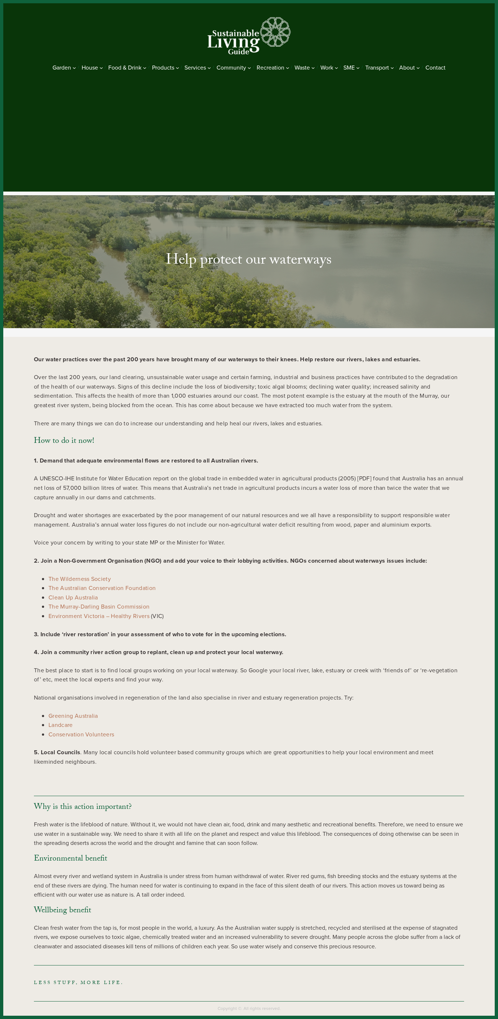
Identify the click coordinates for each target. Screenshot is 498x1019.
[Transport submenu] (392, 68)
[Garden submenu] (74, 68)
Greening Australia (73, 716)
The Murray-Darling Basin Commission (98, 606)
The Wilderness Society (79, 579)
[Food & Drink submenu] (145, 68)
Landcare (60, 725)
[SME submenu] (358, 68)
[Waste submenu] (313, 68)
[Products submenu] (177, 68)
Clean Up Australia (73, 597)
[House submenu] (101, 68)
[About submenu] (418, 68)
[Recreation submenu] (287, 68)
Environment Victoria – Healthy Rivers (99, 616)
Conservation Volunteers (81, 734)
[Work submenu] (336, 68)
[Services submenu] (209, 68)
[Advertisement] (249, 141)
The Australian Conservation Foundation (102, 588)
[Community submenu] (249, 68)
